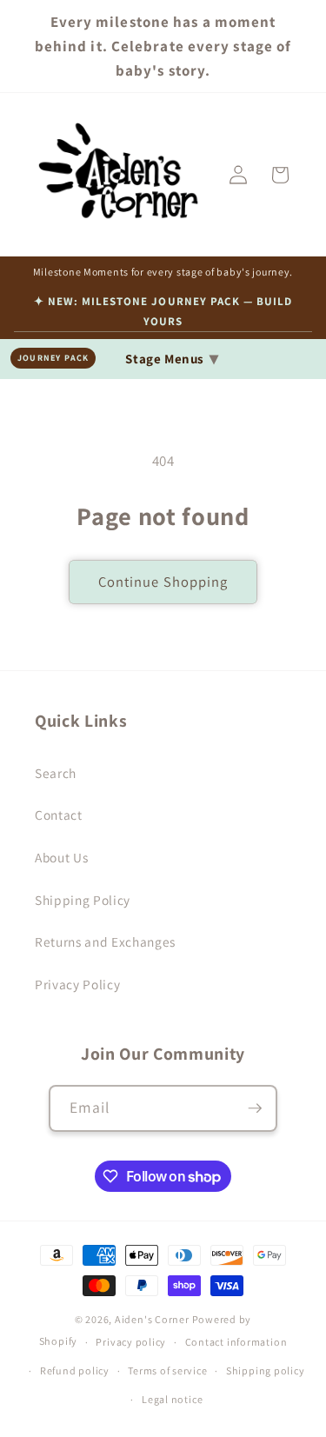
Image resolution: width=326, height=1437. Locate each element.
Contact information (236, 1341)
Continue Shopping (163, 581)
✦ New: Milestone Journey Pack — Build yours (163, 311)
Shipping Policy (82, 899)
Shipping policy (265, 1370)
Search (56, 773)
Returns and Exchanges (105, 941)
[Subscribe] (255, 1108)
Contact (59, 814)
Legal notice (172, 1399)
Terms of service (167, 1370)
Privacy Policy (77, 984)
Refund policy (75, 1370)
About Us (61, 857)
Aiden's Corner (152, 1319)
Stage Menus (171, 358)
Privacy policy (131, 1341)
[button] (280, 175)
